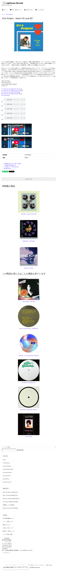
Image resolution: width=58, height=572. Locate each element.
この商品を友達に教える (10, 165)
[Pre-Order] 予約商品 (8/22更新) (10, 501)
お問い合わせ (29, 9)
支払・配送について (17, 9)
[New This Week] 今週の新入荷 (10, 492)
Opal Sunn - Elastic (28, 268)
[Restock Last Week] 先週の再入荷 (11, 498)
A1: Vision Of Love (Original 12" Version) (11, 89)
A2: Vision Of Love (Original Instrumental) (12, 90)
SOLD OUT (28, 179)
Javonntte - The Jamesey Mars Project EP (29, 355)
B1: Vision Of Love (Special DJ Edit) (10, 92)
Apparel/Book (6, 478)
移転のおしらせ (6, 524)
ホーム (5, 9)
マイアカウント (6, 552)
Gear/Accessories (7, 482)
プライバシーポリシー (39, 565)
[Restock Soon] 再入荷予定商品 (10, 508)
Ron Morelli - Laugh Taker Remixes (28, 409)
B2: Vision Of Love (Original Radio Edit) (11, 93)
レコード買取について (8, 521)
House (4, 459)
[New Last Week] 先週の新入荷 (10, 495)
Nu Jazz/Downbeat (7, 472)
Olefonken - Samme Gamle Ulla (28, 214)
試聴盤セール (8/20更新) (8, 505)
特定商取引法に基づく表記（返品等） (13, 163)
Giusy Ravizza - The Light (29, 301)
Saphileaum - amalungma (29, 241)
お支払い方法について (8, 528)
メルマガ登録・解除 (7, 534)
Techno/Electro (6, 463)
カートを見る (40, 9)
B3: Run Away (5, 95)
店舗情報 (5, 515)
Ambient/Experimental (8, 469)
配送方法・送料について (8, 531)
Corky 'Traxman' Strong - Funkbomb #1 (28, 328)
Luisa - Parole (28, 436)
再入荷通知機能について (8, 518)
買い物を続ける (7, 168)
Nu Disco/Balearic (7, 466)
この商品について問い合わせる (11, 166)
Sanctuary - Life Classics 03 (28, 382)
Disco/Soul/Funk (9, 14)
